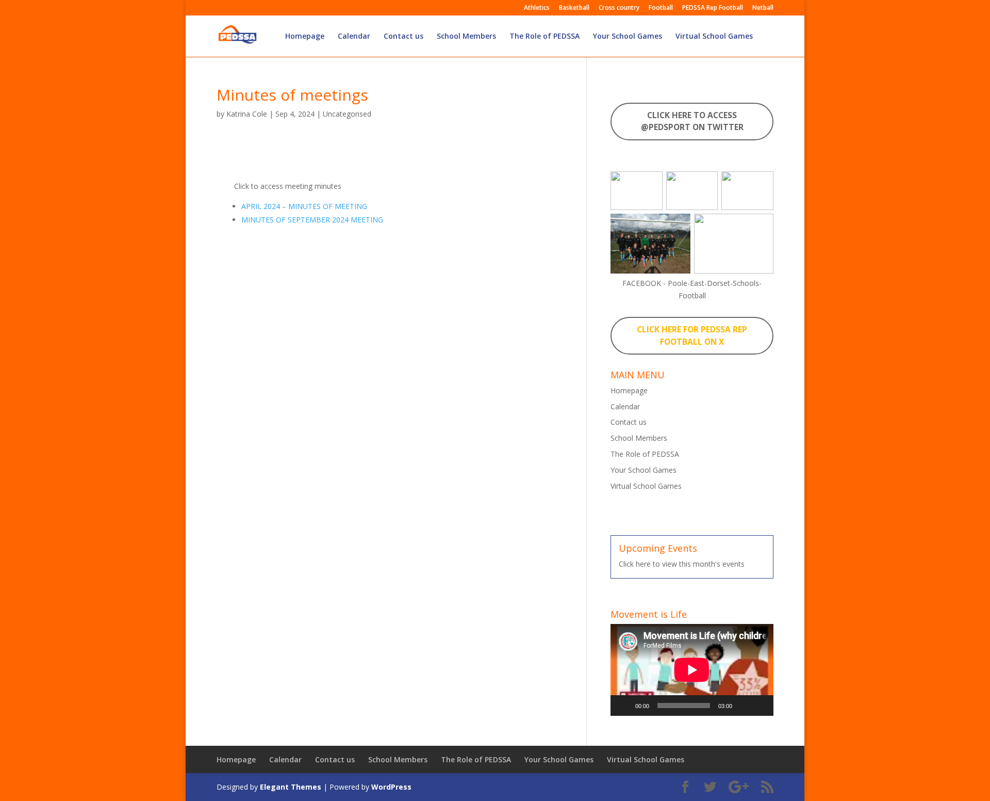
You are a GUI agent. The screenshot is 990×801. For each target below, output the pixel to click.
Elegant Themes (290, 787)
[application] (691, 670)
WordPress (391, 787)
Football (661, 8)
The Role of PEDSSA (544, 37)
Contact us (403, 37)
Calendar (354, 37)
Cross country (619, 8)
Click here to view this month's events (682, 564)
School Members (466, 37)
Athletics (537, 8)
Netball (762, 8)
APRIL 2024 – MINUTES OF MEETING (304, 206)
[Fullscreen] (760, 705)
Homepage (304, 37)
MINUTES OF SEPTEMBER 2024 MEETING (312, 220)
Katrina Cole (246, 114)
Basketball (574, 8)
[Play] (624, 705)
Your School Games (627, 37)
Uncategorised (347, 114)
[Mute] (743, 705)
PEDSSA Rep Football (712, 8)
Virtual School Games (714, 37)
